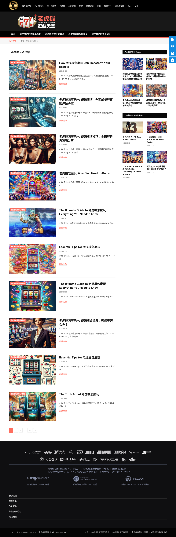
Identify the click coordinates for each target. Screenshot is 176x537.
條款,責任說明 (15, 511)
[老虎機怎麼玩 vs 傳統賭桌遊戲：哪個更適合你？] (32, 333)
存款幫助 (13, 501)
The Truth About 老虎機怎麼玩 (79, 394)
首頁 (13, 34)
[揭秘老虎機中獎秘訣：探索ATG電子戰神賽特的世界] (156, 64)
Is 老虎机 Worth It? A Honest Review (132, 138)
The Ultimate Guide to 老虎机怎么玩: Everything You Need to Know (132, 170)
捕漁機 (62, 6)
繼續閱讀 (63, 84)
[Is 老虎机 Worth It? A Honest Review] (133, 127)
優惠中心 (107, 6)
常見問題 (13, 517)
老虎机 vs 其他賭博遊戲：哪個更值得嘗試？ (156, 167)
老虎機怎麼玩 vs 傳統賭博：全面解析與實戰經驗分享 (86, 101)
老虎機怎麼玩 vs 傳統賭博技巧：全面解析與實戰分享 (86, 138)
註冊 (136, 6)
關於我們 (13, 496)
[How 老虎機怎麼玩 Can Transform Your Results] (32, 75)
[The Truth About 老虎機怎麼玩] (32, 406)
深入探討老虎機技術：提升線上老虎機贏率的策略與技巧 (132, 103)
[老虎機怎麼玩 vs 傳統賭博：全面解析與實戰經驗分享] (32, 112)
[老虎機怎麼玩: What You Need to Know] (32, 185)
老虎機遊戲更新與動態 (30, 34)
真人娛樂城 (39, 6)
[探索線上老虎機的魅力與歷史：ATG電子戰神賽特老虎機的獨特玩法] (133, 64)
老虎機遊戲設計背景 (77, 34)
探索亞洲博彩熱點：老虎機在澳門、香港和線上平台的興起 (156, 103)
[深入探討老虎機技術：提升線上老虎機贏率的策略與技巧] (133, 90)
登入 (129, 6)
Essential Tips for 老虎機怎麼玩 (79, 247)
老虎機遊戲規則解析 (101, 34)
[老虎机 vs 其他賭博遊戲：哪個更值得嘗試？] (157, 157)
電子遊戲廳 (51, 6)
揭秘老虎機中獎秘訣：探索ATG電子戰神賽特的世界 (156, 76)
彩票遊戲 (72, 6)
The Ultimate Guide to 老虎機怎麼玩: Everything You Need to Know (83, 212)
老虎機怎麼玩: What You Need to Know (84, 173)
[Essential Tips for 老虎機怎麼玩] (32, 259)
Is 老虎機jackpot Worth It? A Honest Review (155, 139)
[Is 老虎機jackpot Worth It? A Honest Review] (157, 127)
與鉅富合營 (119, 6)
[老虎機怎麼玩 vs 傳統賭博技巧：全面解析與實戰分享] (32, 149)
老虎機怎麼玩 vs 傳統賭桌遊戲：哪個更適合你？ (86, 322)
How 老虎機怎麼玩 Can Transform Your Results (84, 65)
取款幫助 (13, 506)
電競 (99, 6)
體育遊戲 (90, 6)
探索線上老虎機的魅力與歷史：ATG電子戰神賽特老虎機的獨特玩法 (132, 76)
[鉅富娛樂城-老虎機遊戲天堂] (36, 21)
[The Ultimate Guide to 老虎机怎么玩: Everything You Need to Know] (133, 157)
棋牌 (81, 6)
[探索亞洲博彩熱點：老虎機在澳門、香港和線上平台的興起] (156, 90)
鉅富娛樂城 (26, 6)
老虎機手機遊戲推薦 (17, 62)
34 (30, 430)
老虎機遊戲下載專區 (54, 34)
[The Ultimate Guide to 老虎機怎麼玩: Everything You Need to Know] (32, 222)
